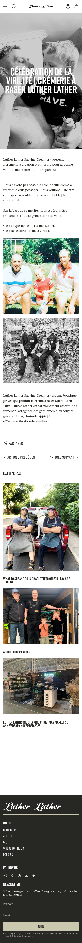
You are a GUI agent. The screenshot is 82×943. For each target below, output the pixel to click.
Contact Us (9, 829)
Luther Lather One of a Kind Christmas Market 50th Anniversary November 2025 (37, 724)
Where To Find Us (13, 848)
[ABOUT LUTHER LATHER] (41, 616)
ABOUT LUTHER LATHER (16, 651)
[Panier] (76, 6)
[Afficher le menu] (5, 6)
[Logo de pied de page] (32, 806)
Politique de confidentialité (49, 933)
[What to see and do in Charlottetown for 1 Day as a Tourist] (41, 527)
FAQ (5, 842)
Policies (8, 854)
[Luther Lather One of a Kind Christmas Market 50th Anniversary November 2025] (41, 686)
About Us (8, 836)
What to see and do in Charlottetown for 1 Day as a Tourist (36, 580)
